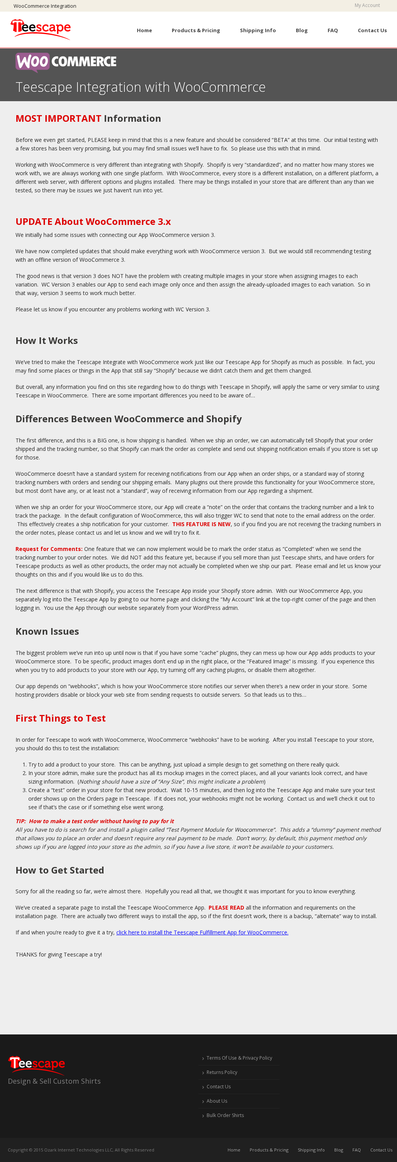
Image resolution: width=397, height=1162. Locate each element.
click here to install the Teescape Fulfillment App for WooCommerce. (202, 932)
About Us (217, 1101)
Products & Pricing (196, 30)
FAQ (333, 30)
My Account (369, 5)
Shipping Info (258, 30)
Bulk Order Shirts (225, 1115)
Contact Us (372, 30)
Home (144, 30)
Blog (302, 30)
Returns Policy (222, 1072)
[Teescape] (42, 30)
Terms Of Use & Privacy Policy (239, 1058)
